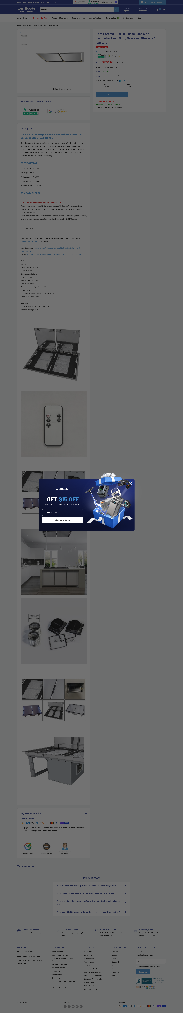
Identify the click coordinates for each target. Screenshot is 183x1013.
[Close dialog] (131, 482)
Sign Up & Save (62, 519)
